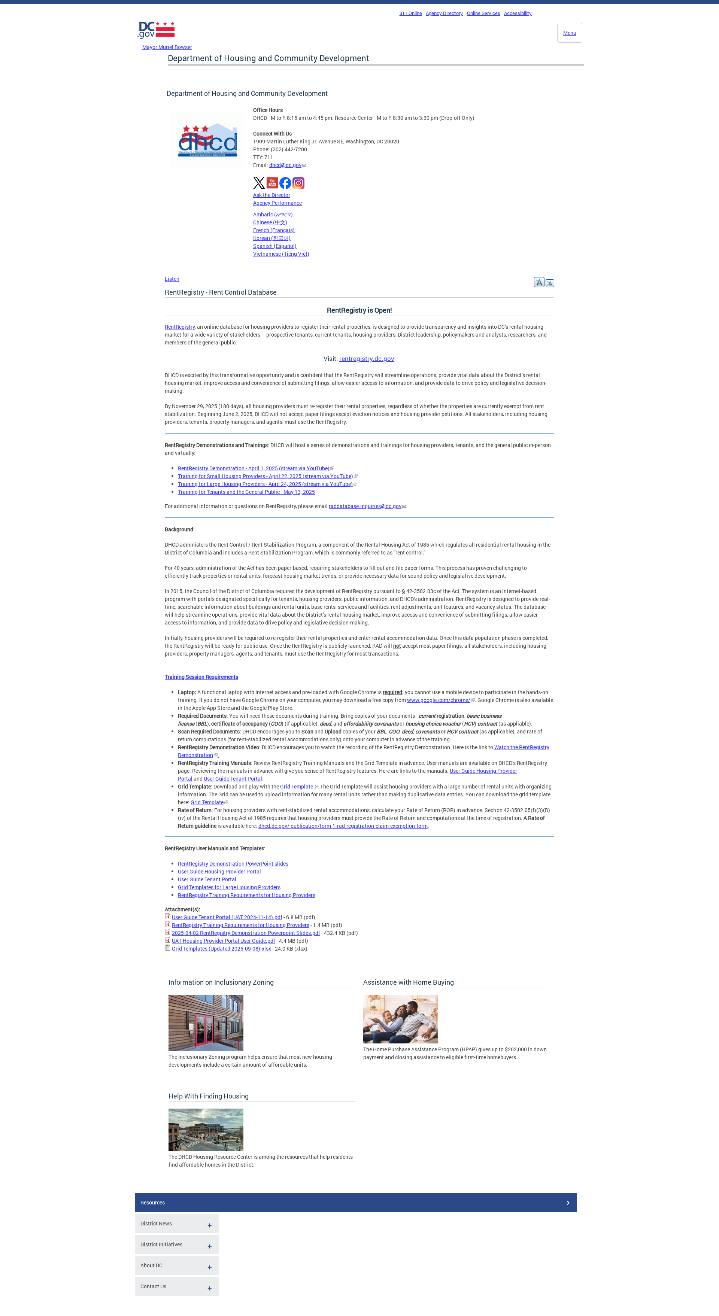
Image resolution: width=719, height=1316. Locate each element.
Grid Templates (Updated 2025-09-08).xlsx (221, 948)
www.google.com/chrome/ (438, 699)
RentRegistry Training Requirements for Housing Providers (246, 895)
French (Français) (274, 230)
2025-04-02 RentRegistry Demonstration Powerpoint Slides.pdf (246, 932)
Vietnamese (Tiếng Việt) (281, 253)
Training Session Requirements (201, 676)
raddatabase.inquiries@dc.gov (365, 506)
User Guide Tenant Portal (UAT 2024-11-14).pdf (227, 917)
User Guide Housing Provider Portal (219, 871)
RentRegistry (180, 326)
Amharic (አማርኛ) (273, 214)
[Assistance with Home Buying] (400, 1041)
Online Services (483, 13)
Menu (569, 32)
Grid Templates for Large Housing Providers (229, 887)
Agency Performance (277, 202)
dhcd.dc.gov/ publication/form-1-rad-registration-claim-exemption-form (343, 825)
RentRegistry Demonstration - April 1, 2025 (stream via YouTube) (254, 468)
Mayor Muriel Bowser (167, 47)
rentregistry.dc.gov (366, 358)
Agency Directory (444, 13)
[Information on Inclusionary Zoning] (206, 1048)
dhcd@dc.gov (285, 164)
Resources (152, 1202)
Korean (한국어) (272, 237)
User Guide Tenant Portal (233, 778)
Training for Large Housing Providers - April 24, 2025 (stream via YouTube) (265, 483)
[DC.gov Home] (156, 40)
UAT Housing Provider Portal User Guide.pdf (223, 940)
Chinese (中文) (270, 222)
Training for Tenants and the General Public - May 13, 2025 (246, 491)
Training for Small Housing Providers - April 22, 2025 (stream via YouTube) (265, 476)
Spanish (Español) (275, 245)
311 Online (411, 13)
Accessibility (518, 13)
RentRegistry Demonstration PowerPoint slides (233, 863)
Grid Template (296, 786)
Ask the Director (271, 194)
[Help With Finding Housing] (206, 1148)
